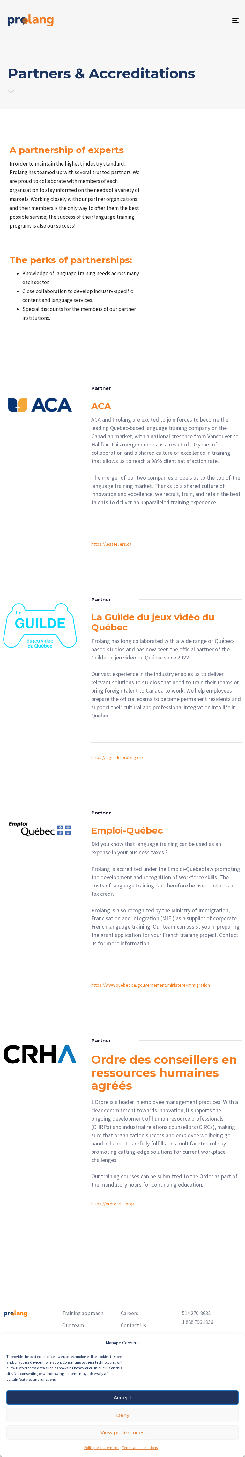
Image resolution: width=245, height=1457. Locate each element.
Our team (73, 1325)
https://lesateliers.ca (111, 544)
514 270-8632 (196, 1313)
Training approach (82, 1313)
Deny (122, 1415)
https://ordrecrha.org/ (112, 1204)
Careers (129, 1313)
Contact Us (133, 1325)
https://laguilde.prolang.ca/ (117, 757)
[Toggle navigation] (200, 20)
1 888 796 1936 (197, 1322)
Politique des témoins (101, 1447)
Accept (122, 1397)
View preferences (122, 1433)
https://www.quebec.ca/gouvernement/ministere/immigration (150, 985)
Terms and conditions (140, 1447)
